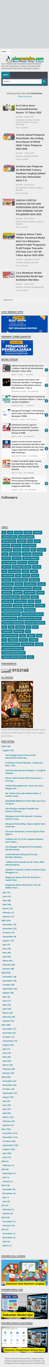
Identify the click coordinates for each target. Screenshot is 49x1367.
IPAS (4, 571)
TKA (4, 640)
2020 (4, 1161)
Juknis (25, 571)
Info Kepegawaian (31, 558)
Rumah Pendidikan (10, 636)
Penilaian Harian (9, 618)
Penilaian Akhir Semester (32, 614)
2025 (6, 920)
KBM (18, 576)
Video (30, 657)
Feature (41, 550)
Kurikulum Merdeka (31, 156)
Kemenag (6, 580)
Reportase (19, 631)
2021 (6, 1129)
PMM (11, 627)
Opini (31, 601)
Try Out (23, 640)
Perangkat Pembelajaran (12, 623)
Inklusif (37, 567)
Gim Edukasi (15, 554)
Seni (39, 636)
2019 (4, 1169)
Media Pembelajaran (10, 597)
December (9, 924)
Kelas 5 (35, 576)
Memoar (25, 597)
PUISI (35, 627)
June (7, 896)
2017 (4, 1205)
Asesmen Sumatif (9, 537)
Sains (23, 636)
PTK (28, 627)
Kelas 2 (26, 576)
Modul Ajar (7, 601)
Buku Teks (7, 550)
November (9, 928)
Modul (41, 287)
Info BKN (26, 554)
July (6, 892)
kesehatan (34, 580)
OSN (38, 601)
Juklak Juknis (14, 571)
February (8, 912)
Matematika (29, 593)
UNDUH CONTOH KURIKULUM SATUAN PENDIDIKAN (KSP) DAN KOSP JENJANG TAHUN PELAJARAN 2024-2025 (30, 207)
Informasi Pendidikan (21, 567)
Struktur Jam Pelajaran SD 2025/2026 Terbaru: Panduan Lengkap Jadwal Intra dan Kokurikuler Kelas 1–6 (30, 173)
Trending (13, 640)
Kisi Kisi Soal (7, 584)
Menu (5, 75)
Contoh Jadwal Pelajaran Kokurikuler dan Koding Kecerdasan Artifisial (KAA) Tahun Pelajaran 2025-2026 (30, 141)
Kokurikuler (20, 120)
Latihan (37, 588)
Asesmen (37, 533)
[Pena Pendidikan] (24, 59)
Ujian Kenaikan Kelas (11, 644)
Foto (5, 554)
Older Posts (8, 300)
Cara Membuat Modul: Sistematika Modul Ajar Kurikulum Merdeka (29, 276)
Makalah (17, 593)
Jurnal (33, 571)
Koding (19, 584)
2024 (6, 972)
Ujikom (39, 644)
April (7, 904)
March (8, 908)
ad (4, 533)
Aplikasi (18, 533)
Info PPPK (33, 563)
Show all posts (25, 96)
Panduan (26, 122)
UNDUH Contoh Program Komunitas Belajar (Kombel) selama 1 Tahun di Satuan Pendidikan (28, 399)
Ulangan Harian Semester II (13, 653)
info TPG (6, 567)
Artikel (28, 533)
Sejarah (31, 636)
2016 (5, 1217)
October (8, 932)
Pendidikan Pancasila (11, 614)
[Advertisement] (24, 24)
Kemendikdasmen (20, 580)
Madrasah (7, 593)
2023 (6, 1025)
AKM (10, 533)
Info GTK (16, 558)
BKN (30, 541)
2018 (5, 1185)
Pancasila (6, 606)
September (9, 936)
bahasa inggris (9, 541)
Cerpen (17, 550)
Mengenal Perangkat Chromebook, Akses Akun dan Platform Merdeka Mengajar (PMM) (28, 413)
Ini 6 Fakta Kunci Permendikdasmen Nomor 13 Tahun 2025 (28, 109)
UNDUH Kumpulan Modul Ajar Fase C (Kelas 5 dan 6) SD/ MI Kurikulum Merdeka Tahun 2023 (27, 368)
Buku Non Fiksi (29, 545)
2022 (6, 1077)
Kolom (41, 584)
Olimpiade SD (20, 601)
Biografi (21, 541)
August (8, 750)
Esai (33, 550)
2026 (6, 746)
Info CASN (37, 554)
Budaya (6, 545)
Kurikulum (28, 120)
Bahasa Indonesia (26, 537)
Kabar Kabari (8, 576)
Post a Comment (22, 128)
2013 (4, 1229)
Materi (40, 593)
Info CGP (6, 558)
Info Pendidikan (21, 188)
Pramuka (20, 627)
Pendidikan (30, 610)
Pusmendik (7, 631)
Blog (37, 541)
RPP (28, 631)
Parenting (29, 606)
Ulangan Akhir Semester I (13, 649)
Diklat (25, 550)
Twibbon (33, 640)
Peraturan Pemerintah (35, 623)
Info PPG (22, 563)
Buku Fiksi (16, 545)
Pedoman (40, 606)
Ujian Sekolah (27, 644)
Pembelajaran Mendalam (12, 610)
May (7, 900)
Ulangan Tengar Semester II (14, 657)
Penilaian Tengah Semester (29, 618)
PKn (4, 627)
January (8, 916)
